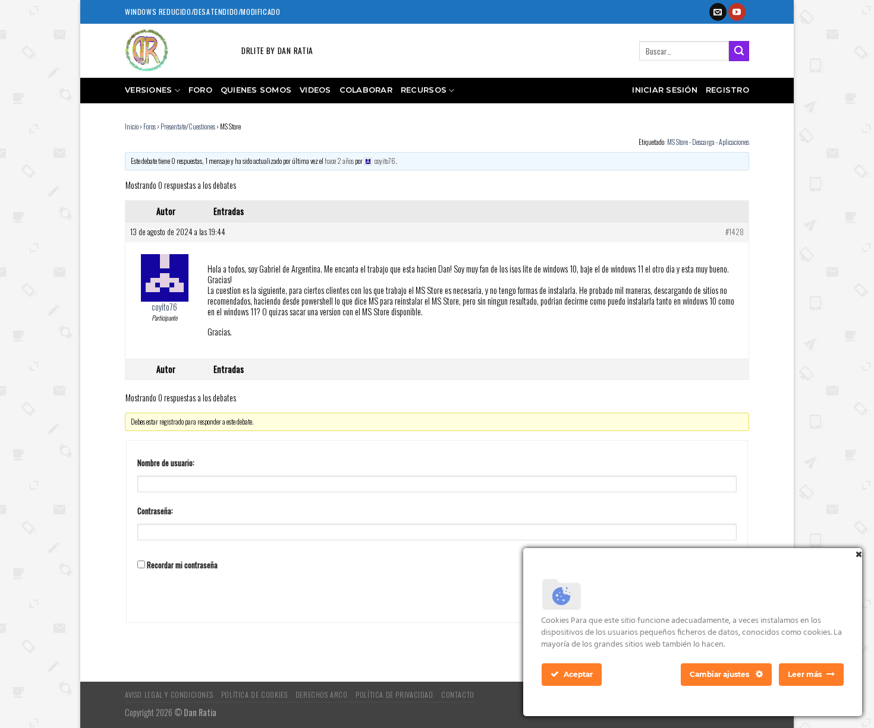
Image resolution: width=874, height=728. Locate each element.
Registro (727, 90)
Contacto (457, 694)
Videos (315, 90)
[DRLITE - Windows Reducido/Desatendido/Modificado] (174, 51)
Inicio (132, 126)
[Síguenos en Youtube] (737, 12)
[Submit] (739, 51)
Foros (149, 126)
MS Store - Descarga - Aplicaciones (708, 142)
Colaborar (365, 90)
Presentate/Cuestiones (188, 126)
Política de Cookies (254, 694)
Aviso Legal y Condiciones (169, 694)
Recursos (424, 90)
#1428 (734, 232)
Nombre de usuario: (165, 463)
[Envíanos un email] (718, 12)
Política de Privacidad (394, 694)
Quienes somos (256, 90)
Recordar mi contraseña (182, 565)
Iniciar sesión (664, 90)
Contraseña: (155, 511)
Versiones (148, 90)
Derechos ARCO (321, 694)
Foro (200, 90)
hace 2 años (339, 161)
